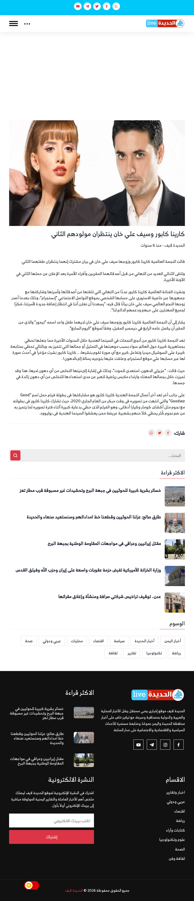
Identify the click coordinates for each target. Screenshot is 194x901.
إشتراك (51, 836)
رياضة (176, 653)
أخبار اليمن (172, 640)
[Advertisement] (97, 69)
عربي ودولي (52, 640)
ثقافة (113, 653)
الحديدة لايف (74, 890)
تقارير (132, 653)
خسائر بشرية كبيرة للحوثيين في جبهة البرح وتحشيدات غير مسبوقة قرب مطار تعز (90, 491)
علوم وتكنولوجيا (172, 839)
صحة (29, 640)
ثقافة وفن (177, 858)
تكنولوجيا (154, 653)
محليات (77, 640)
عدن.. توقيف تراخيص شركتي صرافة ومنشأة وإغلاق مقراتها (109, 597)
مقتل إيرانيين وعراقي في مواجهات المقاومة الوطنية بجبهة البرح (104, 544)
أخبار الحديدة (144, 640)
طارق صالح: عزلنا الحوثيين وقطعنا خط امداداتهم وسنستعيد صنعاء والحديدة (94, 517)
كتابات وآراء (175, 830)
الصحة (180, 849)
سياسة (119, 640)
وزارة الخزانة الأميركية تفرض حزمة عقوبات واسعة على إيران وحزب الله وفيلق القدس (88, 570)
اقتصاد (98, 640)
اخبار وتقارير (175, 792)
